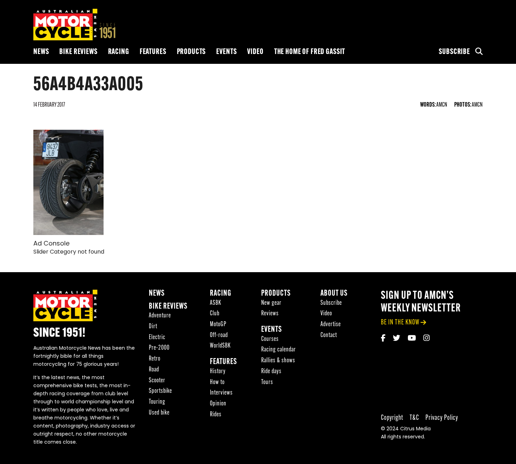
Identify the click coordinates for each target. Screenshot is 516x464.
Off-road (219, 335)
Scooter (157, 380)
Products (191, 52)
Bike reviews (78, 52)
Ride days (271, 371)
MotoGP (218, 324)
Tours (267, 382)
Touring (157, 402)
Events (226, 52)
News (41, 52)
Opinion (218, 404)
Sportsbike (160, 391)
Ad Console (51, 244)
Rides (215, 414)
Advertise (330, 324)
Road (154, 370)
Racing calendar (278, 350)
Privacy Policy (441, 418)
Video (255, 52)
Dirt (153, 326)
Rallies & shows (278, 360)
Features (153, 52)
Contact (328, 335)
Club (214, 313)
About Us (334, 294)
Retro (154, 359)
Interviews (221, 393)
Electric (157, 337)
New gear (271, 303)
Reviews (270, 313)
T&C (414, 418)
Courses (270, 339)
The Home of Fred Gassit (309, 52)
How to (217, 382)
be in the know (400, 322)
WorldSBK (220, 346)
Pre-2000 (159, 348)
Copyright (392, 418)
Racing (118, 52)
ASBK (215, 303)
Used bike (159, 413)
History (218, 371)
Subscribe (454, 52)
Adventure (160, 315)
